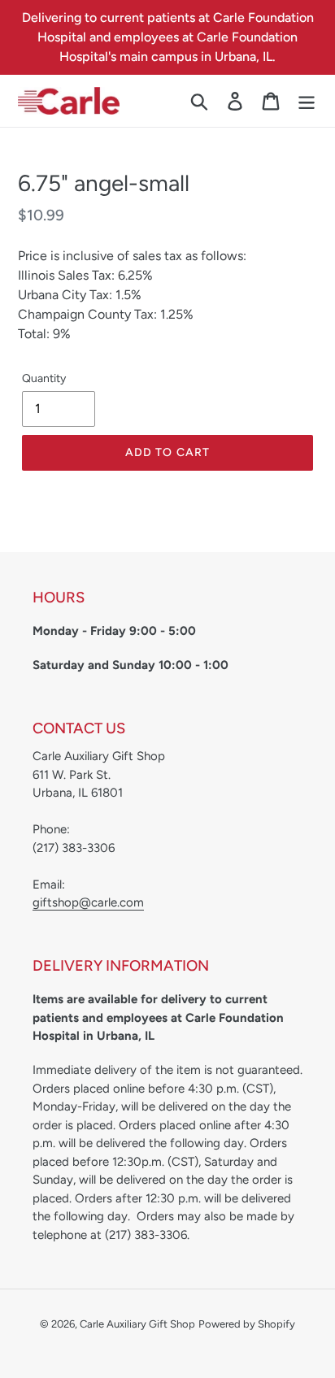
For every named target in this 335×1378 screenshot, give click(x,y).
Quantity (44, 378)
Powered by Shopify (246, 1324)
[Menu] (306, 101)
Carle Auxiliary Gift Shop (137, 1324)
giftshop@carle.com (88, 902)
